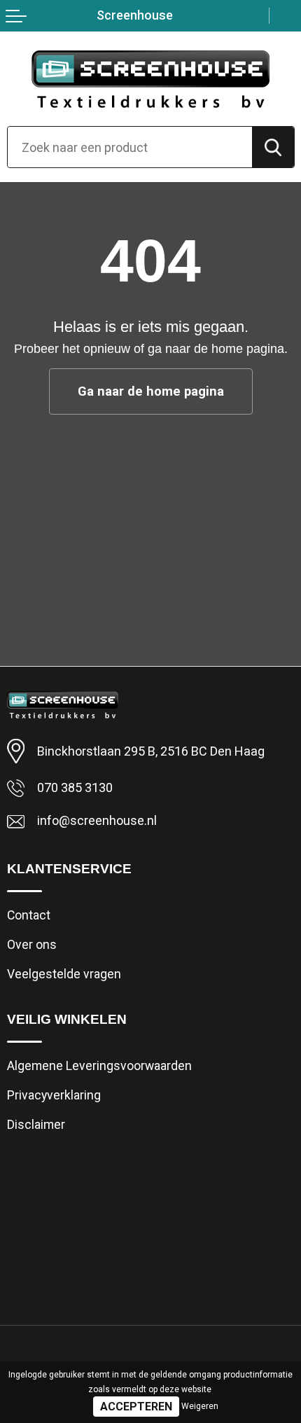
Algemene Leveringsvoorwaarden (99, 1066)
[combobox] (130, 147)
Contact (28, 915)
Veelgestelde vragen (64, 974)
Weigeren (199, 1406)
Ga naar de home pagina (151, 391)
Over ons (32, 945)
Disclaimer (36, 1125)
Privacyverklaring (54, 1095)
